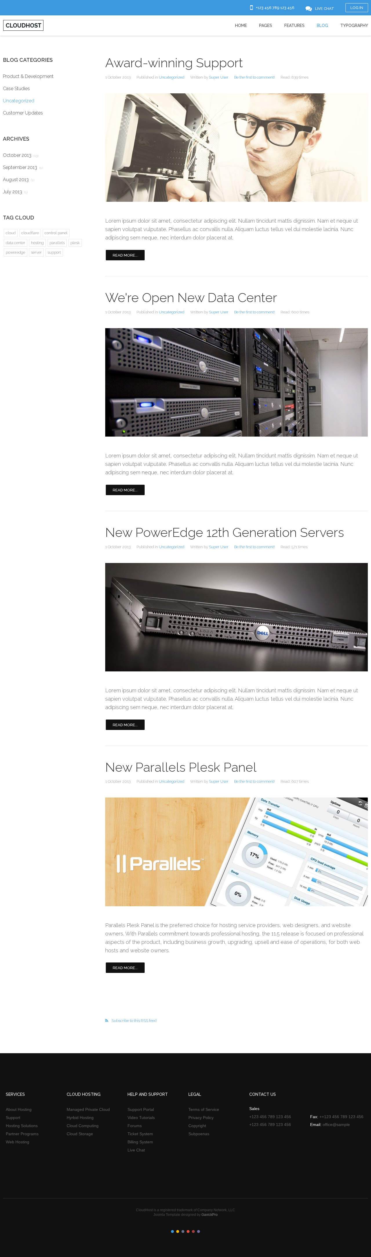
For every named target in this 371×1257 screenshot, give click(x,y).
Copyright (197, 1125)
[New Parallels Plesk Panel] (236, 852)
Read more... (125, 255)
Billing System (140, 1142)
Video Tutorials (141, 1117)
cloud (11, 233)
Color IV (188, 1231)
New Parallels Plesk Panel (181, 767)
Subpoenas (198, 1133)
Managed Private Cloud (88, 1109)
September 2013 (23, 167)
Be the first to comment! (254, 77)
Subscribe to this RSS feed (134, 1020)
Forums (135, 1125)
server (36, 252)
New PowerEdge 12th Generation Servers (224, 532)
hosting (37, 243)
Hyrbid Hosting (80, 1117)
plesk (75, 243)
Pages (265, 25)
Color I (172, 1231)
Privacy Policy (201, 1117)
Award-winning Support (174, 62)
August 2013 (18, 179)
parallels (57, 243)
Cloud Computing (83, 1125)
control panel (56, 233)
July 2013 (15, 192)
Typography (354, 25)
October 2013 (20, 155)
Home (241, 25)
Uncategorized (171, 77)
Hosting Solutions (22, 1125)
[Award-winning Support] (236, 147)
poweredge (15, 252)
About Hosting (19, 1109)
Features (294, 25)
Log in (356, 8)
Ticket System (140, 1133)
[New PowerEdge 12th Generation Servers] (236, 617)
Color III (182, 1231)
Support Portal (141, 1109)
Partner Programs (22, 1133)
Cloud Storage (80, 1133)
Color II (177, 1231)
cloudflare (30, 233)
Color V (193, 1231)
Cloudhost (23, 25)
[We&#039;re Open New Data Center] (236, 382)
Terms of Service (203, 1109)
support (54, 252)
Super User (218, 77)
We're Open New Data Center (191, 297)
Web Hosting (17, 1142)
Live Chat (136, 1150)
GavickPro (209, 1215)
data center (15, 243)
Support (13, 1117)
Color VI (198, 1231)
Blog (322, 25)
